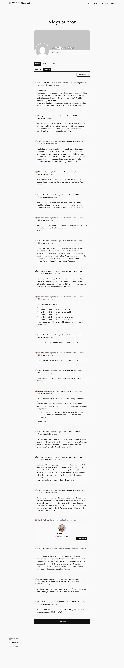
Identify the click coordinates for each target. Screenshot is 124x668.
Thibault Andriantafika (46, 579)
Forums (52, 64)
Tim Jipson (42, 116)
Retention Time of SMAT (68, 116)
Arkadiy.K (41, 602)
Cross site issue (69, 172)
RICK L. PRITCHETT (45, 83)
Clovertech (25, 3)
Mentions (46, 69)
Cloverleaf (48, 85)
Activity (37, 64)
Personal (38, 69)
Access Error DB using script (74, 83)
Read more (77, 105)
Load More (62, 621)
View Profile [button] (81, 539)
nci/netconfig (65, 549)
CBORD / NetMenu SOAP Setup (70, 602)
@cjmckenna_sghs (62, 536)
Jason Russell (43, 141)
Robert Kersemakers (45, 271)
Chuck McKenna (44, 172)
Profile (45, 64)
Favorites (56, 69)
